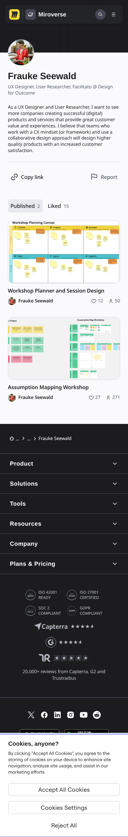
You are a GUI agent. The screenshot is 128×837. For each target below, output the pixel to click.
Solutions (24, 483)
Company (24, 543)
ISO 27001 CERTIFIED (89, 595)
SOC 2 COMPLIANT (49, 611)
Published (25, 205)
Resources (25, 523)
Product (21, 463)
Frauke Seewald (35, 301)
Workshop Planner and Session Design (56, 290)
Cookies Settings (64, 807)
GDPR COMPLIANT (91, 611)
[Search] (100, 14)
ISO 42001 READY (47, 595)
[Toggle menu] (113, 14)
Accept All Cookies (64, 789)
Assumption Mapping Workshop (48, 387)
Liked (58, 205)
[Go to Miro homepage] (14, 14)
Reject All (64, 825)
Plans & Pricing (32, 564)
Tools (18, 503)
